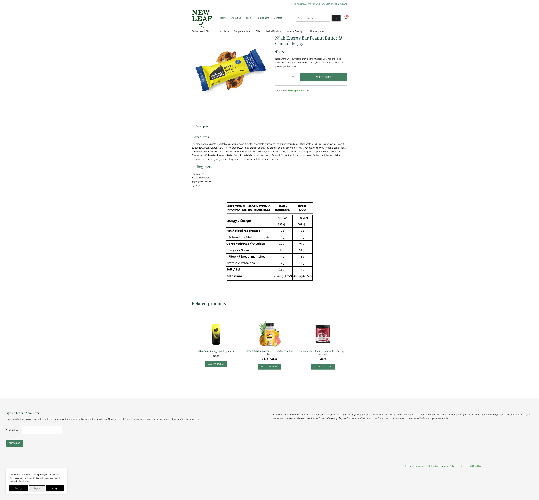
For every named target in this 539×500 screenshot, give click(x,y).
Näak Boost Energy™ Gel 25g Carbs (216, 351)
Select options (269, 367)
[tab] (202, 126)
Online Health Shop (201, 31)
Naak (290, 90)
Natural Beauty (294, 31)
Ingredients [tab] (200, 137)
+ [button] (293, 77)
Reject (37, 488)
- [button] (279, 77)
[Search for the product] (336, 18)
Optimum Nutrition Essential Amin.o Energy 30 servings (323, 352)
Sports (222, 31)
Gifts (258, 31)
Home (223, 18)
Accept (55, 488)
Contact (278, 18)
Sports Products (301, 90)
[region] (36, 481)
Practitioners (262, 18)
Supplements (241, 31)
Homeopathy (317, 31)
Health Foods (272, 31)
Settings (18, 488)
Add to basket (323, 77)
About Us (236, 18)
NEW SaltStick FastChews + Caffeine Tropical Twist (269, 352)
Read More (24, 481)
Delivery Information (413, 466)
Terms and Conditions (472, 466)
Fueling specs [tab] (202, 167)
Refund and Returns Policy (442, 466)
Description (202, 126)
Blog (248, 18)
